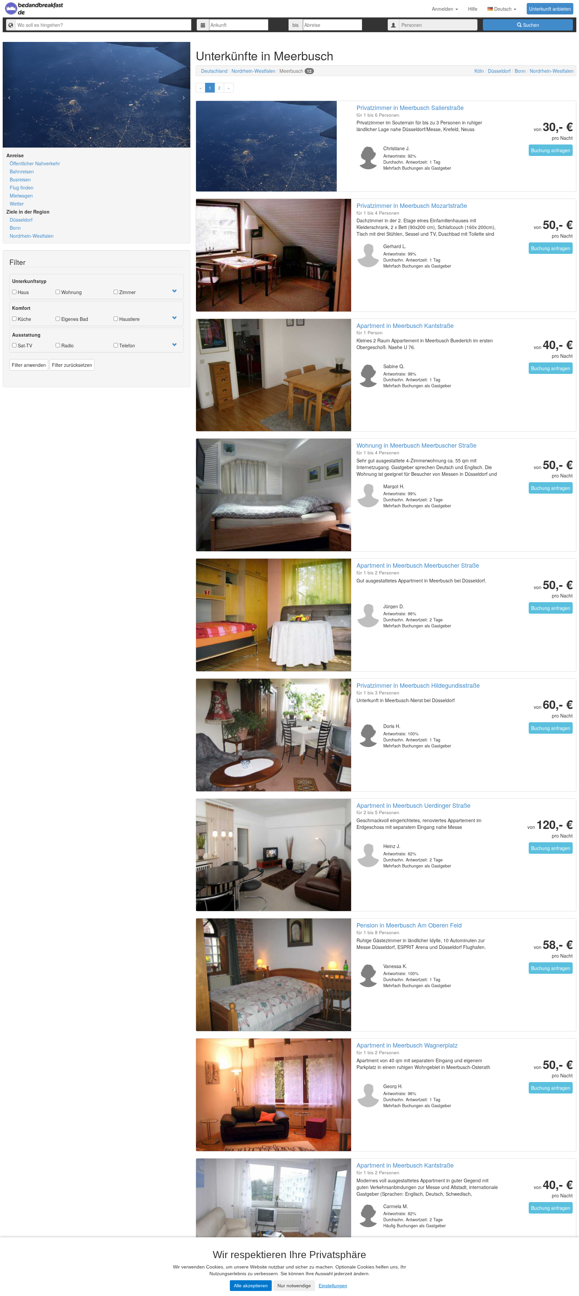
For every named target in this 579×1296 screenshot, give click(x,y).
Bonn (15, 227)
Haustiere (129, 319)
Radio (67, 345)
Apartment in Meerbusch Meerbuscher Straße (418, 565)
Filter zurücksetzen (72, 364)
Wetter (17, 203)
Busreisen (20, 179)
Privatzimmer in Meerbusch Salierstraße (410, 107)
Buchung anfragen (550, 150)
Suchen (530, 24)
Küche (23, 319)
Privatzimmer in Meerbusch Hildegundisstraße (418, 685)
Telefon (126, 345)
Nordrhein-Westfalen (32, 235)
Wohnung (71, 292)
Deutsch (503, 8)
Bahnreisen (22, 171)
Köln (479, 70)
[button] (174, 291)
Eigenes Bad (74, 319)
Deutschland (214, 70)
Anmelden (443, 8)
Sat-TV (24, 345)
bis (296, 24)
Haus (22, 292)
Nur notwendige (294, 1285)
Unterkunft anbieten (550, 8)
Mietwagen (21, 195)
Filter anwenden (29, 364)
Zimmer (127, 292)
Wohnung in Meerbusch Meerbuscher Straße (416, 445)
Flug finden (22, 187)
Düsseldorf (21, 219)
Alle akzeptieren (251, 1285)
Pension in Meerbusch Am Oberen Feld (409, 924)
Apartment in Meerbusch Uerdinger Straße (413, 805)
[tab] (96, 286)
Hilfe (472, 8)
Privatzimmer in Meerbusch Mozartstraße (412, 205)
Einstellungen (333, 1285)
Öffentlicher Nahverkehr (35, 163)
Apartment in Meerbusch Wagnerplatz (407, 1044)
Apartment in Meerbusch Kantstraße (405, 325)
